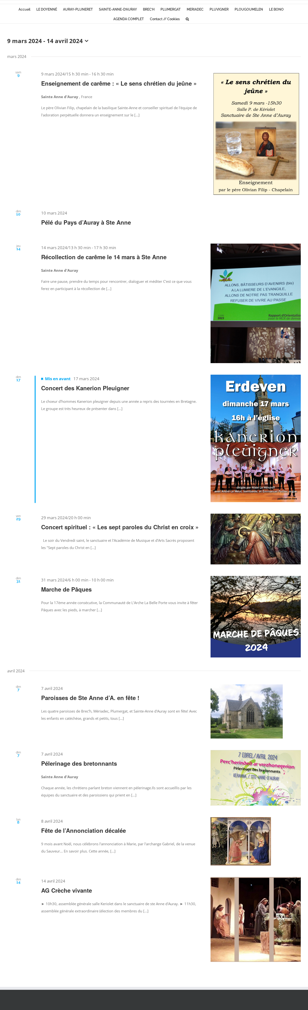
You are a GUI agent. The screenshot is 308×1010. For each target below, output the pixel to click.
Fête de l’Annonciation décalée (83, 830)
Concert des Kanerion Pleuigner (85, 388)
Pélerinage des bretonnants (79, 763)
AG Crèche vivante (66, 890)
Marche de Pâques (66, 589)
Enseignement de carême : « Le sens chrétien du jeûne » (119, 83)
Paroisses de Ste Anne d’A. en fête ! (90, 698)
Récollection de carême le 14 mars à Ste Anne (104, 257)
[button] (187, 18)
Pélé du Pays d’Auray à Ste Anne (86, 222)
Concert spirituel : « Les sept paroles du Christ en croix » (120, 527)
